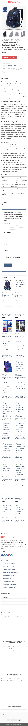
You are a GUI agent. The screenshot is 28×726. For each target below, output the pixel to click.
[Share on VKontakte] (17, 69)
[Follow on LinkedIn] (11, 555)
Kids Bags (15, 65)
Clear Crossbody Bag (9, 563)
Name (6, 244)
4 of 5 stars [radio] (16, 227)
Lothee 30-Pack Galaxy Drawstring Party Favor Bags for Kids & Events (7, 335)
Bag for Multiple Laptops (9, 569)
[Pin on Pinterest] (14, 69)
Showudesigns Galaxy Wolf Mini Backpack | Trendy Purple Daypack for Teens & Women (7, 356)
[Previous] (4, 18)
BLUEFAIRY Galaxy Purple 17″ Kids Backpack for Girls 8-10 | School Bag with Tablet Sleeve (20, 499)
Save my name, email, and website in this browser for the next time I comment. (14, 260)
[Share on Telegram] (3, 72)
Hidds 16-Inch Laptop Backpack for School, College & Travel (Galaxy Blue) (7, 315)
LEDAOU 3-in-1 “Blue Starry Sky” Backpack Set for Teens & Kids (20, 315)
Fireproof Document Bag (9, 566)
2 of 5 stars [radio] (13, 225)
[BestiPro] (14, 2)
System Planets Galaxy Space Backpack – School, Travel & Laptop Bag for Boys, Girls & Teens (7, 294)
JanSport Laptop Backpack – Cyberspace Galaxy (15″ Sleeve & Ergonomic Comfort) (20, 458)
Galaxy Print (15, 41)
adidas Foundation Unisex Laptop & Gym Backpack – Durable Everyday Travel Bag (20, 356)
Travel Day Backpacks (9, 575)
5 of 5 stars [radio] (7, 229)
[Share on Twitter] (9, 69)
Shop (4, 600)
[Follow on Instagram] (4, 555)
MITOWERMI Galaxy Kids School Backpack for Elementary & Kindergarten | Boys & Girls (20, 417)
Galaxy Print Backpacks (9, 584)
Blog (4, 606)
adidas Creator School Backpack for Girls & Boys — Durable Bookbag (20, 294)
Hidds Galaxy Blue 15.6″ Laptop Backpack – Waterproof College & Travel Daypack (7, 499)
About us (5, 597)
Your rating (7, 223)
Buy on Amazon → (9, 57)
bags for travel (12, 94)
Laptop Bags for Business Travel (12, 572)
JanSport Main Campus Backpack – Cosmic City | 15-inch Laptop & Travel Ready (20, 397)
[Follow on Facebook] (2, 555)
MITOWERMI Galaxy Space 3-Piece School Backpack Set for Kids (20, 376)
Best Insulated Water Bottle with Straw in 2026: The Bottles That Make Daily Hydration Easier (14, 706)
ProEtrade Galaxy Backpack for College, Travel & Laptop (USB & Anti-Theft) (20, 335)
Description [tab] (4, 78)
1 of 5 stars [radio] (6, 225)
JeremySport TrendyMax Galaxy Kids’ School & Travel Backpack (20, 519)
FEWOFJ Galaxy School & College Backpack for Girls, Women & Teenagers (7, 417)
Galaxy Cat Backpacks (9, 587)
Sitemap (3, 551)
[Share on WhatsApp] (3, 69)
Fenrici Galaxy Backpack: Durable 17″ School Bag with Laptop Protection (7, 376)
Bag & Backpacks (13, 39)
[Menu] (2, 2)
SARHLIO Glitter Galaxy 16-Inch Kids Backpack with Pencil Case (7, 519)
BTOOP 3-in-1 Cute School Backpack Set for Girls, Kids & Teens (20, 437)
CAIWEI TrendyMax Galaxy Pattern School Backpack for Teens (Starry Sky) (7, 478)
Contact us (6, 603)
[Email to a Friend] (12, 69)
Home (4, 39)
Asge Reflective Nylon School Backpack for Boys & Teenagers (7, 458)
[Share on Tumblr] (23, 69)
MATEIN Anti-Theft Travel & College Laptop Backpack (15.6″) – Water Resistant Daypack (7, 397)
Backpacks (5, 41)
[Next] (24, 18)
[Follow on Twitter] (7, 555)
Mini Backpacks (7, 578)
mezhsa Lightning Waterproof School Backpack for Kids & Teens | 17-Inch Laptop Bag (7, 437)
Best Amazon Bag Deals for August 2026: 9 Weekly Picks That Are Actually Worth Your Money (14, 642)
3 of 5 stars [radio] (7, 227)
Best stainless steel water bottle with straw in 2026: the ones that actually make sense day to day (14, 674)
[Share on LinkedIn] (20, 69)
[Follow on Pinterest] (9, 555)
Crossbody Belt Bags (8, 581)
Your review (7, 232)
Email (6, 250)
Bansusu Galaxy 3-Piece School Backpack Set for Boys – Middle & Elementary (20, 478)
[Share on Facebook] (6, 69)
